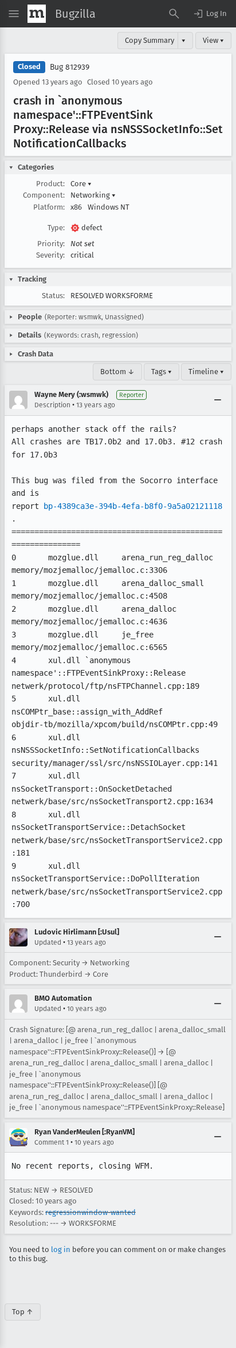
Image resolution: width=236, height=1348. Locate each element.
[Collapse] (218, 400)
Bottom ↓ (117, 371)
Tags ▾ (161, 371)
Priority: (51, 243)
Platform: (49, 207)
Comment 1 (51, 1142)
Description (52, 405)
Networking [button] (93, 195)
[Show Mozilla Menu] (36, 14)
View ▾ (213, 40)
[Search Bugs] (174, 14)
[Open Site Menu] (14, 14)
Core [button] (81, 183)
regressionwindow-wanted (90, 1212)
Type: (56, 227)
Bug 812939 (69, 67)
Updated (47, 942)
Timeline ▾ (206, 371)
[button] (209, 14)
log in (60, 1249)
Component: (44, 195)
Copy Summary (149, 40)
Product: (50, 183)
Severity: (50, 255)
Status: (53, 295)
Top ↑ (22, 1311)
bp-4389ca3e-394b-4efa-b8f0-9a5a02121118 (133, 506)
